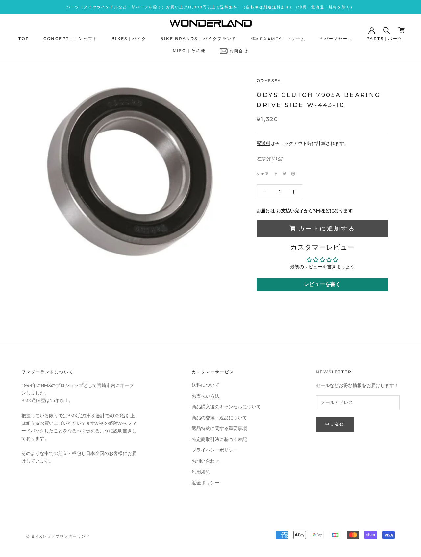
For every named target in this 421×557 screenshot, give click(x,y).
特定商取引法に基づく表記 (219, 439)
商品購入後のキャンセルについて (226, 407)
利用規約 (201, 472)
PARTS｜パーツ (384, 38)
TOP (23, 38)
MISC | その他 (189, 50)
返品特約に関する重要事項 (219, 428)
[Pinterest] (293, 174)
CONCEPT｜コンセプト (70, 38)
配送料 (263, 143)
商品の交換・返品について (219, 418)
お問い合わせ (205, 461)
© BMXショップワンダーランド (58, 536)
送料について (205, 385)
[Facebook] (276, 174)
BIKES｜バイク (129, 38)
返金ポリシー (205, 483)
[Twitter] (284, 174)
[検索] (386, 29)
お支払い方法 (205, 396)
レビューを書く (322, 284)
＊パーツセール (336, 38)
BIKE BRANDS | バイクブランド (198, 38)
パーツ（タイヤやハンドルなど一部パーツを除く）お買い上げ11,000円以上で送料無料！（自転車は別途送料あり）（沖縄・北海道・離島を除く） (210, 7)
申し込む (334, 424)
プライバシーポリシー (215, 450)
